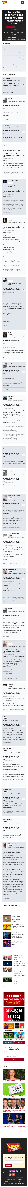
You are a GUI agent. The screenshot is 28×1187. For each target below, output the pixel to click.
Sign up (14, 1059)
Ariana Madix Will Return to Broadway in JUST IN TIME (13, 1081)
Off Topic (14, 29)
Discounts (19, 1042)
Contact (17, 1177)
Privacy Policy (20, 1183)
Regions (15, 1179)
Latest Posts (18, 27)
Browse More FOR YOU (13, 951)
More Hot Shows (8, 1042)
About (12, 1177)
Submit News (9, 1179)
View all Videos (7, 987)
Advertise (7, 1177)
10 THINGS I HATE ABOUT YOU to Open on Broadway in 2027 (13, 1096)
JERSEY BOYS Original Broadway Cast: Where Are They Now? (14, 1110)
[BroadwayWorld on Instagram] (13, 1171)
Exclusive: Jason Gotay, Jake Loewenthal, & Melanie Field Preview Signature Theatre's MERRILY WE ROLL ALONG (19, 971)
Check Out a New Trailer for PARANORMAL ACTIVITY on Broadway (19, 963)
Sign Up (8, 1165)
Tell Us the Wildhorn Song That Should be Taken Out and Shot (11, 84)
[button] (22, 2)
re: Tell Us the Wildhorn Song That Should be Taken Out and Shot (11, 107)
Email (4, 74)
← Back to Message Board (10, 37)
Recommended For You (8, 912)
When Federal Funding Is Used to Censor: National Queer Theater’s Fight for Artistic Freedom (13, 66)
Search (14, 32)
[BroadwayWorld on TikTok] (20, 1171)
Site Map (20, 1179)
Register (15, 2)
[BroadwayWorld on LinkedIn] (17, 1171)
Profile (5, 148)
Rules (15, 34)
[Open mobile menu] (26, 2)
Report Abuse (21, 32)
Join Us (21, 1177)
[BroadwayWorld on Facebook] (10, 1171)
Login (19, 2)
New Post (7, 32)
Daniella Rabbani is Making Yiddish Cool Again (18, 957)
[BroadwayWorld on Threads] (10, 1174)
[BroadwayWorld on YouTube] (13, 1174)
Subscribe (12, 74)
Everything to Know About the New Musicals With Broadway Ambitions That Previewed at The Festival (14, 1126)
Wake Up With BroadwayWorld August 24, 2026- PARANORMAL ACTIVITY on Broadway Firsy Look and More (13, 59)
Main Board (10, 27)
